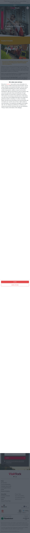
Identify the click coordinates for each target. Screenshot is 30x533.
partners (9, 84)
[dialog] (15, 266)
